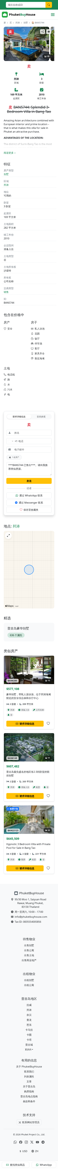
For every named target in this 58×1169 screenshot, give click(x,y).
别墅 (26, 22)
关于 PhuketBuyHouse (29, 1066)
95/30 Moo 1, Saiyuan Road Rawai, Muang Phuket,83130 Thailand (30, 903)
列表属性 (29, 1076)
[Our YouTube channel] (37, 1142)
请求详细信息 (19, 416)
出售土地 (29, 955)
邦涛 (17, 22)
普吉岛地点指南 (29, 1096)
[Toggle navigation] (52, 14)
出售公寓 (29, 950)
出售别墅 (29, 945)
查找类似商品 (17, 1165)
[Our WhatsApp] (15, 1142)
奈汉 (29, 1015)
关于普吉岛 (29, 1086)
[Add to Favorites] (48, 723)
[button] (29, 1049)
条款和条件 (29, 1101)
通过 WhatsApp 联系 (31, 495)
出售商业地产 (29, 960)
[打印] (48, 31)
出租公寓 (29, 985)
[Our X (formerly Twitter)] (31, 1142)
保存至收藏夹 (31, 509)
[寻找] (48, 5)
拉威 (29, 1005)
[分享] (42, 31)
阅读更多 (9, 152)
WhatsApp (46, 1165)
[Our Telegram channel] (43, 1142)
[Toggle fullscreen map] (8, 535)
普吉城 (29, 1044)
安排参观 (41, 416)
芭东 (29, 1025)
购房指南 (29, 1091)
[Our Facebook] (20, 1142)
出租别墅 (29, 980)
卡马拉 (29, 1029)
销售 (6, 292)
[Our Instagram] (26, 1142)
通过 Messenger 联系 (31, 502)
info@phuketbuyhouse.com (31, 916)
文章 (29, 1081)
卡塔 (29, 1039)
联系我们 (29, 1071)
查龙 (29, 1020)
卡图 (29, 1034)
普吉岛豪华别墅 (18, 628)
